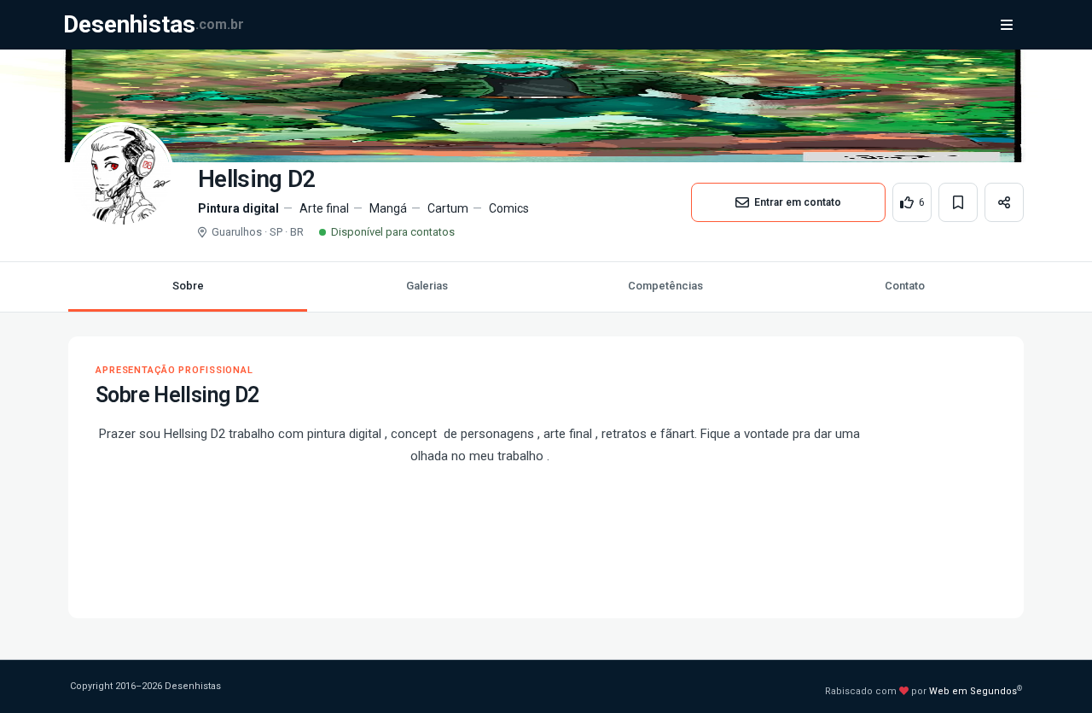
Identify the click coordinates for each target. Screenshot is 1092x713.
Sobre (188, 285)
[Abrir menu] (1006, 24)
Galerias (427, 285)
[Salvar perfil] (958, 202)
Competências (665, 285)
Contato (905, 285)
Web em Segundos (973, 691)
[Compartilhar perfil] (1004, 202)
